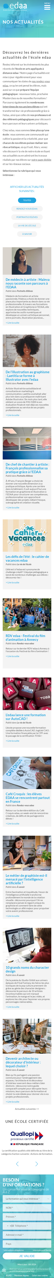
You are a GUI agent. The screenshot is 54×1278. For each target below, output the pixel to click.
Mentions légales (21, 1275)
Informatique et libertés (42, 1250)
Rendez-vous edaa (25, 643)
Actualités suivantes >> (27, 1108)
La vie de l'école (24, 564)
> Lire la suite (12, 322)
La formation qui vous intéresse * (22, 1198)
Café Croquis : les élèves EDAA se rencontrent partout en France (28, 797)
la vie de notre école (29, 151)
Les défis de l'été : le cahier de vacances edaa (27, 558)
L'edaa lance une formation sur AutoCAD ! (26, 717)
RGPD (8, 1275)
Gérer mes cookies (40, 1275)
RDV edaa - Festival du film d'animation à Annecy (25, 637)
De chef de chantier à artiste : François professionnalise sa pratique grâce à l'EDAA (27, 468)
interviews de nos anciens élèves (21, 106)
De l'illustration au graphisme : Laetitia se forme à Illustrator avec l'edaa (28, 375)
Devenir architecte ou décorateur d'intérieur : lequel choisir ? (23, 1062)
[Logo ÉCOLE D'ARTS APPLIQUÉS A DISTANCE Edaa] (15, 6)
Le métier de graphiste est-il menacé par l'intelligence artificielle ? (26, 879)
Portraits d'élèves (25, 291)
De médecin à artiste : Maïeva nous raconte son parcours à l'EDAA (28, 283)
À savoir (21, 887)
